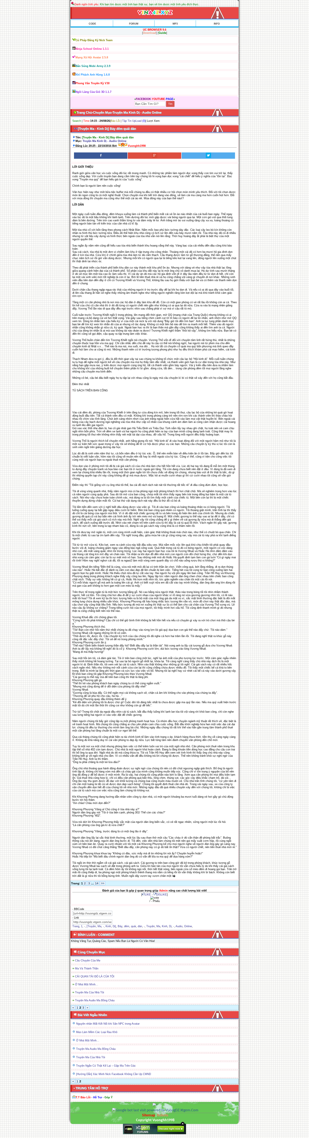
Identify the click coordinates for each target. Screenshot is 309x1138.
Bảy (120, 926)
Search (76, 120)
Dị (170, 926)
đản (140, 926)
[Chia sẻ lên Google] (154, 156)
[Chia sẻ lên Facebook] (100, 156)
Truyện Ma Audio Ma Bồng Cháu (95, 1000)
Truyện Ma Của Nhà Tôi (89, 992)
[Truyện (91, 926)
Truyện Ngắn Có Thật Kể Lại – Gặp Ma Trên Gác (106, 1065)
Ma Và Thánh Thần (86, 968)
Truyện (150, 926)
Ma (99, 926)
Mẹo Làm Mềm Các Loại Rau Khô (96, 1032)
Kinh (108, 926)
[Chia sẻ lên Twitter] (208, 156)
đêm (126, 926)
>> (102, 883)
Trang (75, 926)
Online (188, 926)
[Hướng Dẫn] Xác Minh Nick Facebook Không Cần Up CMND (113, 1074)
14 (96, 883)
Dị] (114, 926)
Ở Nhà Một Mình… (86, 984)
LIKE (148, 894)
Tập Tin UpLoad (131, 120)
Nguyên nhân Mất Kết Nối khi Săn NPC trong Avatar (108, 1023)
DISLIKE (161, 894)
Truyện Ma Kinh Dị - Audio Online (104, 141)
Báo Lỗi (115, 120)
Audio (179, 926)
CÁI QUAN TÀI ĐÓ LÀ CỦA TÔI (94, 976)
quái (133, 926)
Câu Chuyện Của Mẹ (87, 960)
